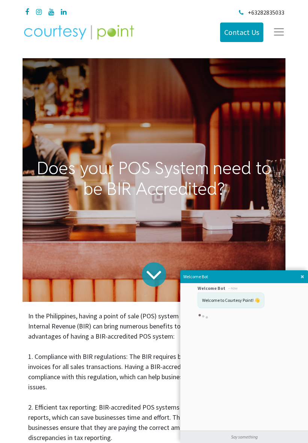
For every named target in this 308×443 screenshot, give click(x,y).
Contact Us (241, 32)
